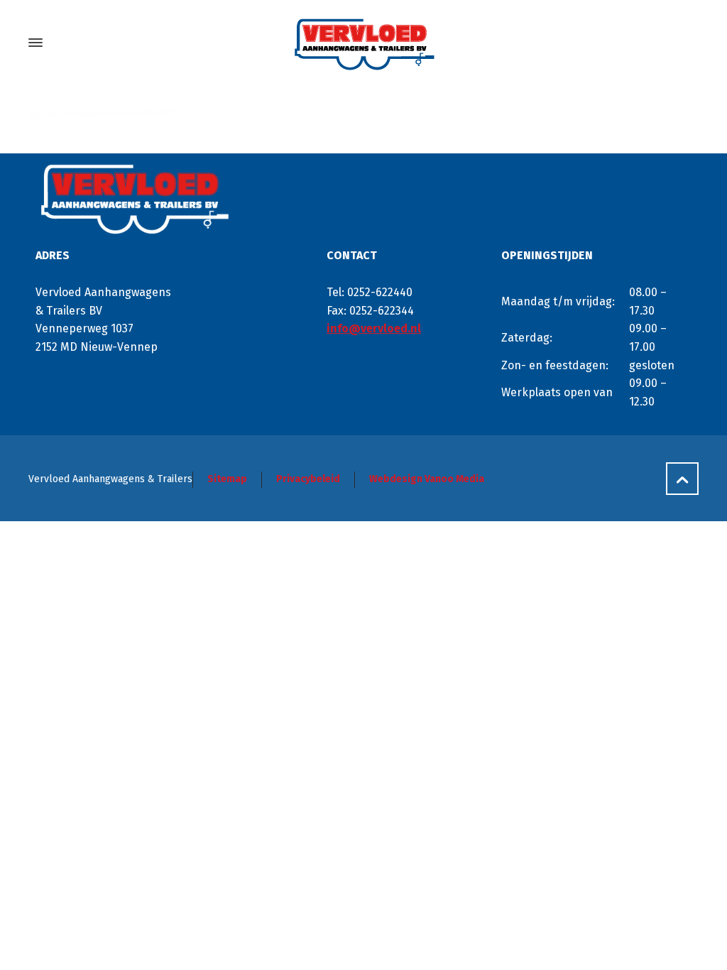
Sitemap (227, 479)
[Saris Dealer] (363, 42)
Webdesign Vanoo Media (426, 479)
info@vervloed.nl (374, 328)
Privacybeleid (308, 479)
